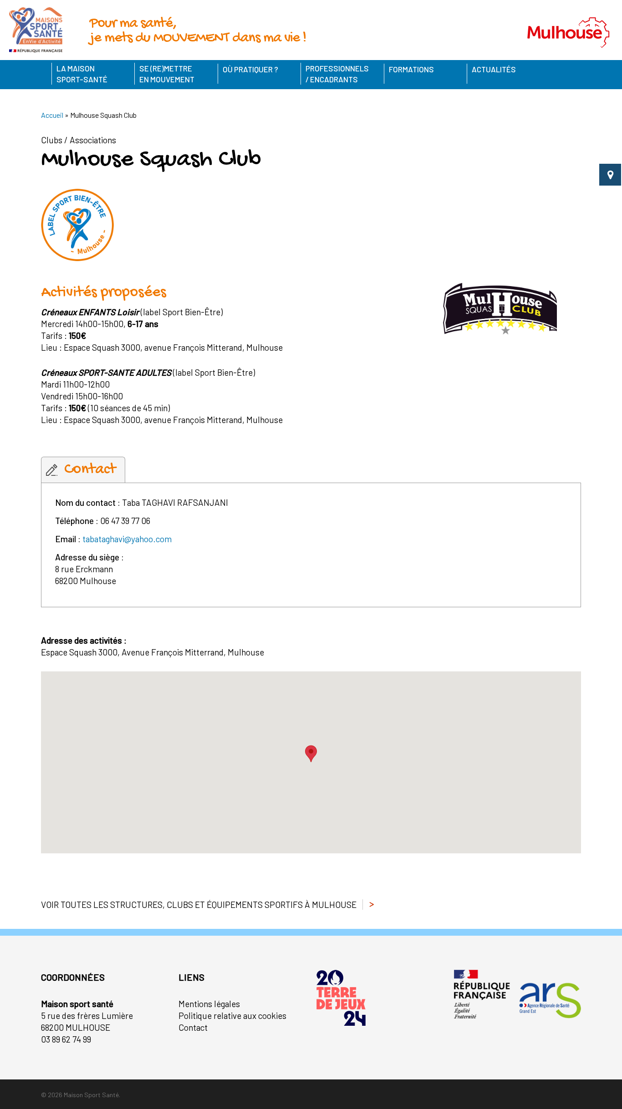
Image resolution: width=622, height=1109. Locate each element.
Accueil (52, 115)
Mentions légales (209, 1003)
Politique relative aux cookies (232, 1015)
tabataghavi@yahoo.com (127, 539)
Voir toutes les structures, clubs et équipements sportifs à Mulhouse (199, 904)
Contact (193, 1027)
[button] (311, 753)
